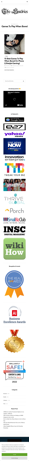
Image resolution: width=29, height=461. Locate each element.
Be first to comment (10, 67)
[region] (14, 451)
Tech (6, 56)
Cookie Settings (14, 458)
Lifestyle (5, 400)
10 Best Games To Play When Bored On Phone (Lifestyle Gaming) (14, 61)
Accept (14, 454)
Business (5, 393)
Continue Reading (9, 70)
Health (4, 397)
